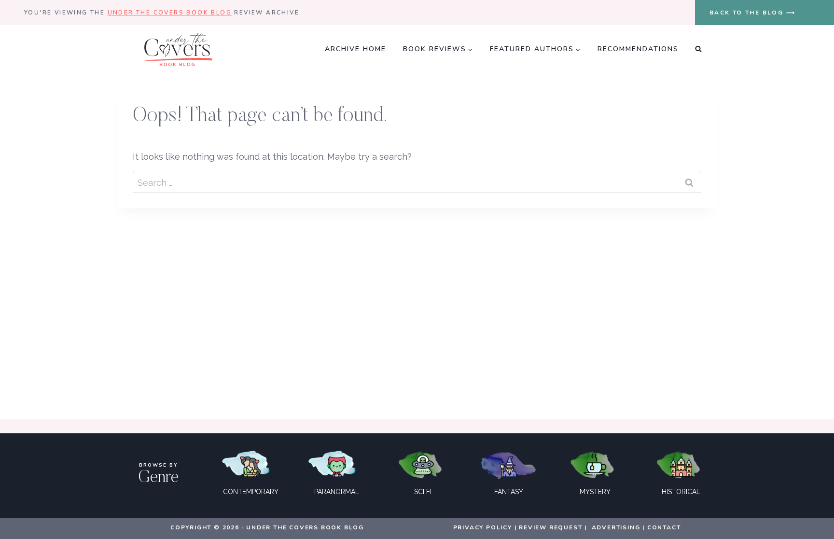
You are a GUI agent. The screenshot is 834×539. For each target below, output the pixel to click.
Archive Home (355, 49)
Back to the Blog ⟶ (752, 12)
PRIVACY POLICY (482, 527)
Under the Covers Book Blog (170, 12)
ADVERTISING (616, 527)
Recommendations (638, 49)
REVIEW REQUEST (550, 527)
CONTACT (664, 527)
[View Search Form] (698, 49)
